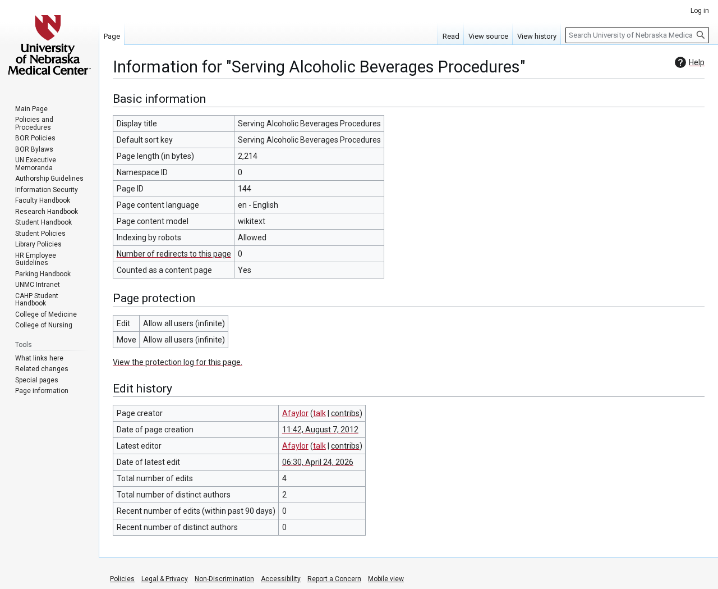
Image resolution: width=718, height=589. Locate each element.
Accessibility (281, 579)
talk (319, 413)
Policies (122, 579)
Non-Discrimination (224, 579)
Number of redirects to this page (174, 253)
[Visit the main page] (49, 45)
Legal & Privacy (164, 579)
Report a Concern (334, 579)
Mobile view (386, 579)
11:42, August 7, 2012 (320, 429)
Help (697, 62)
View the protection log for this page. (177, 362)
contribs (345, 413)
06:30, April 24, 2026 (317, 462)
